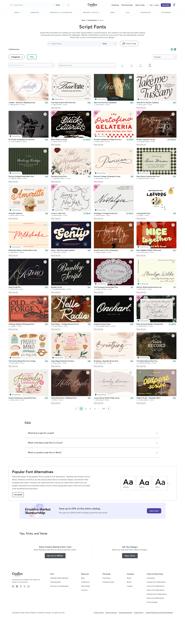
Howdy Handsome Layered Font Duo (22, 398)
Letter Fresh (57, 141)
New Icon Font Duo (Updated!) (105, 102)
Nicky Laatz (142, 104)
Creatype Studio (144, 141)
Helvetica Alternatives (157, 594)
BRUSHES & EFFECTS (91, 12)
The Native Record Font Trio (147, 361)
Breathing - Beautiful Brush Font (106, 361)
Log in (157, 5)
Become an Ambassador (59, 586)
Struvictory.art (143, 252)
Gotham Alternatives (156, 582)
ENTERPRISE (166, 12)
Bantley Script (56, 287)
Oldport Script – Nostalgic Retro (148, 398)
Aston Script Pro (15, 287)
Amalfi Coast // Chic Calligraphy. (106, 250)
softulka (13, 326)
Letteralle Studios (59, 178)
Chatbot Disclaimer (125, 613)
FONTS (16, 12)
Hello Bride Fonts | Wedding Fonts (64, 398)
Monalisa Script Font (59, 176)
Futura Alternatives (155, 586)
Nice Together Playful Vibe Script (149, 250)
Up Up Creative (16, 141)
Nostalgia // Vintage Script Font (105, 213)
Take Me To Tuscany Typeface (148, 102)
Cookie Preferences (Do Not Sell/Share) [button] (159, 613)
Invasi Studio (57, 326)
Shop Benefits (55, 582)
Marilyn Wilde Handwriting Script (149, 287)
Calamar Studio (16, 178)
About (129, 578)
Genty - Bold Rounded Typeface (63, 250)
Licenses (84, 590)
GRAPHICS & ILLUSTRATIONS (61, 12)
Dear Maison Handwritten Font (148, 176)
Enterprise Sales (108, 582)
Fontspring (151, 578)
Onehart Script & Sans (102, 324)
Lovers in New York (58, 213)
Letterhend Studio (144, 363)
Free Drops (106, 578)
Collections (85, 582)
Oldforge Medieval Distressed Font (21, 324)
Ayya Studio (100, 141)
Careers (130, 586)
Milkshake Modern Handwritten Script (23, 250)
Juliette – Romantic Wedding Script (22, 102)
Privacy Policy (99, 613)
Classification (92, 20)
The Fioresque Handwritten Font (106, 287)
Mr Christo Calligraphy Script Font (21, 139)
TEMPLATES (34, 12)
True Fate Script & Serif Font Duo (63, 102)
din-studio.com (101, 363)
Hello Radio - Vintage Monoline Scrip (65, 324)
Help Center (85, 586)
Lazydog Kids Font (143, 213)
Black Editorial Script (59, 139)
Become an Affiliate (55, 556)
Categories (15, 57)
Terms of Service (111, 613)
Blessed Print (15, 104)
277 (103, 409)
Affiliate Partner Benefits (59, 578)
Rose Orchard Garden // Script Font (150, 324)
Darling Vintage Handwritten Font (21, 176)
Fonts (83, 20)
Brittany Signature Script (146, 139)
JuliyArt (141, 215)
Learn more (154, 511)
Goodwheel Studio (59, 289)
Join (151, 5)
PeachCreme (57, 215)
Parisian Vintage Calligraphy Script (107, 176)
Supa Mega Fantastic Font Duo (62, 361)
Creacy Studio (143, 400)
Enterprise (115, 5)
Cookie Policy (138, 613)
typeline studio (100, 252)
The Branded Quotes (103, 326)
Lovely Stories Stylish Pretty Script (106, 398)
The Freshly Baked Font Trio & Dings (22, 361)
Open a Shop (140, 5)
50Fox (55, 400)
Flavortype (56, 252)
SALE (128, 12)
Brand (129, 582)
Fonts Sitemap (152, 602)
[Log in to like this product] (45, 77)
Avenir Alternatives (155, 590)
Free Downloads (127, 5)
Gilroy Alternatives (155, 598)
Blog (83, 578)
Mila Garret (99, 178)
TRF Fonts (14, 289)
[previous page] (76, 408)
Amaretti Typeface (15, 213)
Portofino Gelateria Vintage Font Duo (108, 139)
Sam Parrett (57, 104)
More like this (55, 108)
